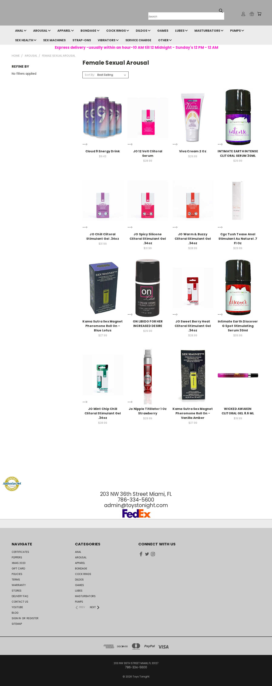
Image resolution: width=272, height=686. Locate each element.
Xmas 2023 (19, 563)
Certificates (20, 552)
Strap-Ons (81, 40)
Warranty (19, 585)
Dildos (142, 31)
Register (32, 618)
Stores (16, 590)
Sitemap (17, 624)
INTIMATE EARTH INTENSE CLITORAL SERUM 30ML (238, 153)
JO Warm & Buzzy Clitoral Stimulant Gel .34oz (193, 238)
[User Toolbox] (243, 14)
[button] (136, 468)
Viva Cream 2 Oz (192, 151)
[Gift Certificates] (252, 14)
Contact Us (20, 601)
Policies (17, 574)
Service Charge (138, 40)
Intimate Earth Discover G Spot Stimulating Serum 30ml (238, 325)
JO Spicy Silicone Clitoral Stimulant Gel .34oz (148, 238)
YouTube (17, 607)
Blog (15, 613)
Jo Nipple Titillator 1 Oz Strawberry (148, 411)
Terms (16, 579)
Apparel (64, 31)
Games (162, 31)
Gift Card (18, 568)
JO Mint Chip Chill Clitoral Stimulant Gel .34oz (103, 413)
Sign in (16, 618)
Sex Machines (54, 40)
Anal (19, 31)
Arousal (40, 31)
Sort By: (90, 75)
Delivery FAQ (20, 596)
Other (163, 40)
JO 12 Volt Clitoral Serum (147, 153)
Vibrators (107, 40)
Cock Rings (116, 31)
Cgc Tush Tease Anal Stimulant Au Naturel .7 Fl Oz (237, 238)
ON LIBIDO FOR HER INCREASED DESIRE (148, 323)
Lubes (180, 31)
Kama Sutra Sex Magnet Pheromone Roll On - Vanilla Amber (193, 413)
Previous (261, 672)
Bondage (89, 31)
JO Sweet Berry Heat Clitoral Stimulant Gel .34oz (193, 325)
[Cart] (259, 14)
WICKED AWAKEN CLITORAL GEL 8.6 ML (238, 411)
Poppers (17, 557)
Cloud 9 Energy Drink (102, 151)
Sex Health (24, 40)
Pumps (235, 31)
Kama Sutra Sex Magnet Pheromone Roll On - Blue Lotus (102, 325)
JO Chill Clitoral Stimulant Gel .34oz (102, 236)
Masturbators (207, 31)
